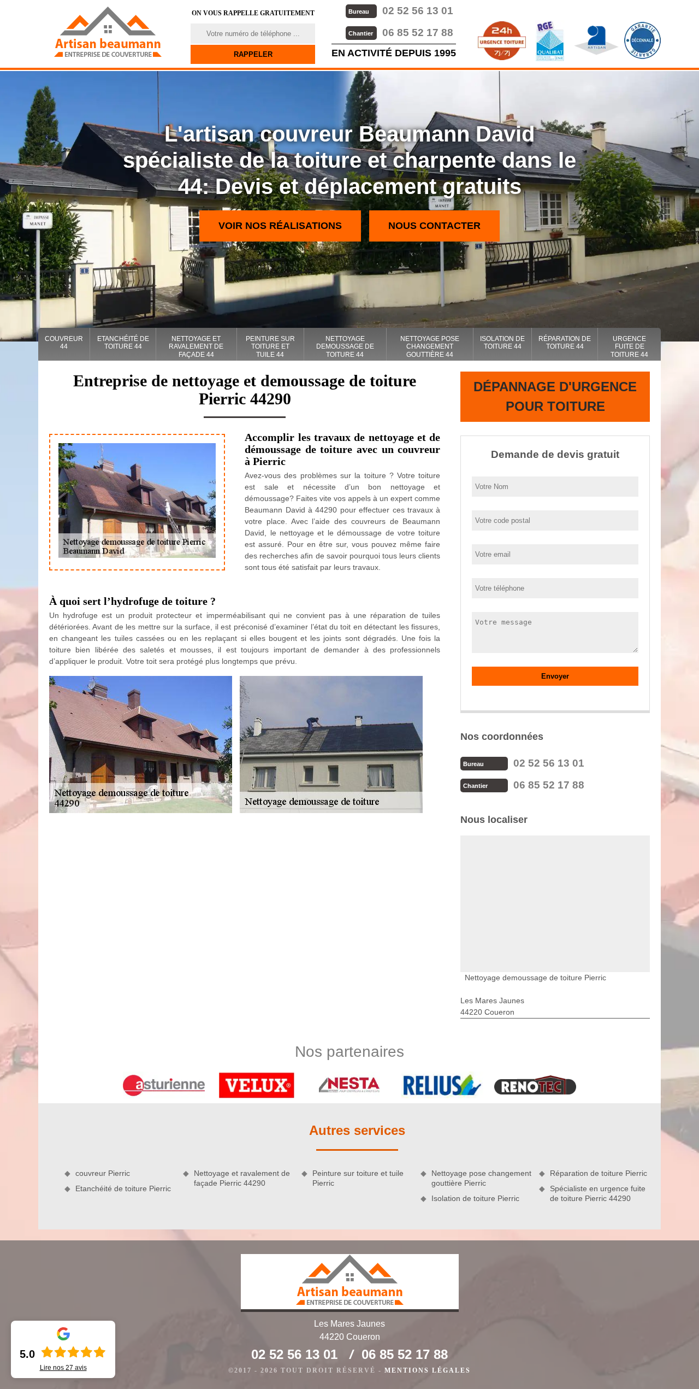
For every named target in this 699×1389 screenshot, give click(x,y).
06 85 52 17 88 (400, 32)
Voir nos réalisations (280, 225)
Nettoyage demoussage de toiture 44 (345, 346)
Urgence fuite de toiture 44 (629, 346)
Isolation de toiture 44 (502, 342)
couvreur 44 (64, 342)
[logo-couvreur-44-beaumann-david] (107, 31)
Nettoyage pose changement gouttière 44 (429, 346)
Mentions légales (427, 1370)
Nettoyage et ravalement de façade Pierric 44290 (242, 1178)
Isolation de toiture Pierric (475, 1198)
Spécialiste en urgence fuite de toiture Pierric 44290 (597, 1193)
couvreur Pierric (102, 1173)
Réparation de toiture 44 (564, 342)
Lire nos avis (63, 1368)
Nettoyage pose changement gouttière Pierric (481, 1178)
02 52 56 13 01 (400, 10)
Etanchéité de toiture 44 (123, 342)
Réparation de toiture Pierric (598, 1173)
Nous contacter (434, 225)
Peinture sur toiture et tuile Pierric (358, 1178)
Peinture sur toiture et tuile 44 (270, 346)
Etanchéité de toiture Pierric (123, 1188)
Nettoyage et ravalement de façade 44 (196, 346)
